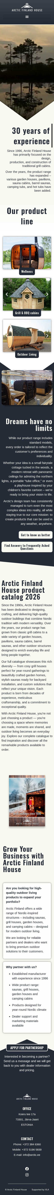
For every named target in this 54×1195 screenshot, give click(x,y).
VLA (47, 1189)
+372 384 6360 (32, 1144)
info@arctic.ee (31, 1154)
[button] (27, 16)
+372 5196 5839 (32, 1149)
